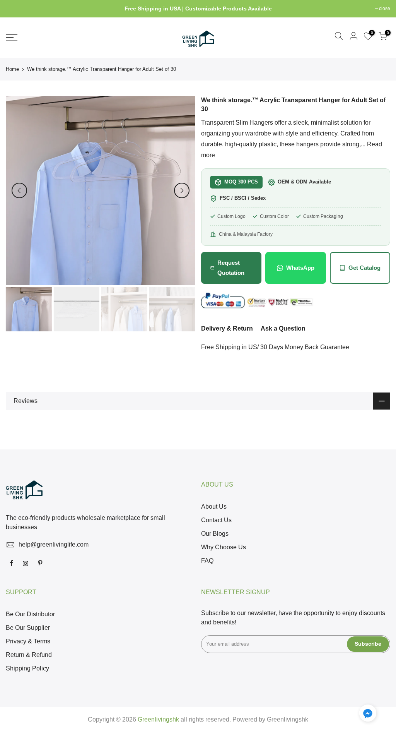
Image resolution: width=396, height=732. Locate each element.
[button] (367, 715)
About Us (214, 506)
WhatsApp (300, 267)
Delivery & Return (227, 328)
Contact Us (216, 520)
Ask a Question (283, 328)
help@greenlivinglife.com (54, 544)
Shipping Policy (27, 668)
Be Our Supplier (28, 627)
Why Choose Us (223, 547)
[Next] (181, 190)
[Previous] (19, 190)
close (15, 8)
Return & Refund (29, 654)
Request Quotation (230, 267)
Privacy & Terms (28, 641)
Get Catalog (364, 267)
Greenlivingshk (287, 719)
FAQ (207, 560)
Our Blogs (215, 533)
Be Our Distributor (30, 614)
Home (12, 69)
